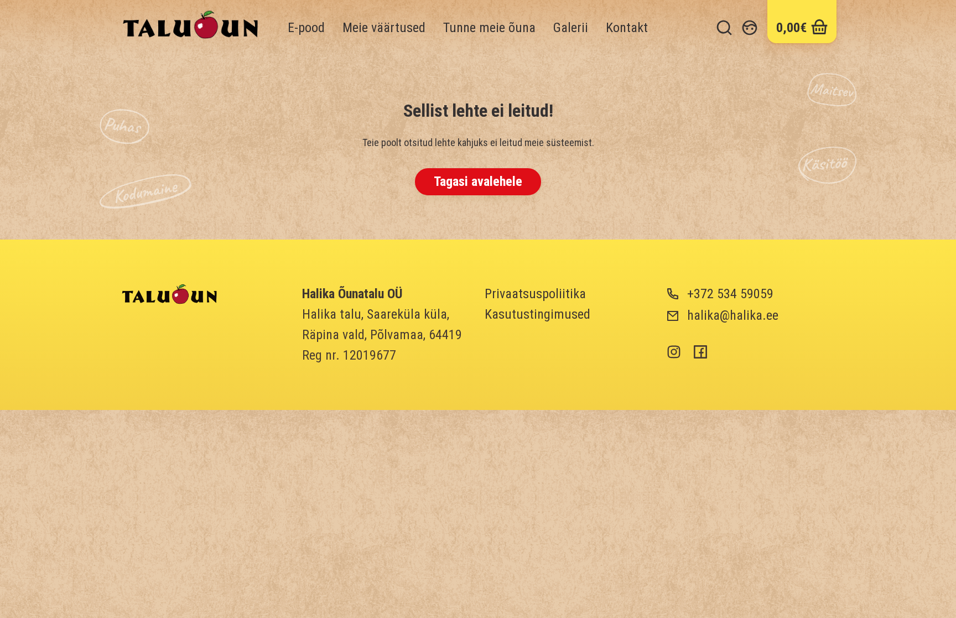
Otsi (724, 27)
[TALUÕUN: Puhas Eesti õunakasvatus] (169, 295)
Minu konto (749, 28)
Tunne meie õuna (489, 27)
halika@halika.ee (732, 315)
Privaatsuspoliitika (535, 294)
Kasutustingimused (537, 314)
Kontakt (627, 27)
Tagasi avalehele (478, 181)
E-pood (306, 27)
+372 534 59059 (730, 294)
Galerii (570, 27)
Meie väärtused (383, 27)
